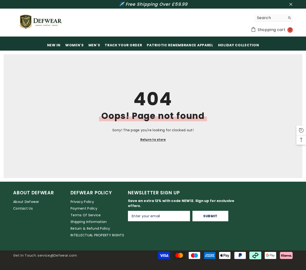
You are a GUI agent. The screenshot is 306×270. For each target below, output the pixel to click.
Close (291, 4)
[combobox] (270, 17)
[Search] (274, 18)
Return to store (153, 140)
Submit (210, 216)
